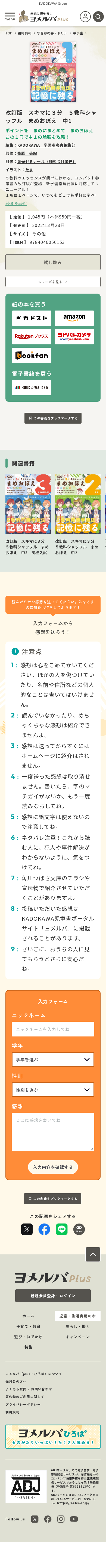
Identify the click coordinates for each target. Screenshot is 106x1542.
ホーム (28, 1316)
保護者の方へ (16, 1381)
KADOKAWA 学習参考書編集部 (46, 145)
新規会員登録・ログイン (53, 1295)
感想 (17, 1106)
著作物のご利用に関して (24, 1396)
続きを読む (16, 203)
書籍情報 (25, 33)
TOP (9, 33)
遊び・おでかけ (28, 1336)
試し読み (53, 262)
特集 (28, 1347)
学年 (17, 1045)
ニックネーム (29, 1015)
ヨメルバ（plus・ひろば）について (33, 1373)
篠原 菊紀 (27, 153)
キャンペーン (78, 1336)
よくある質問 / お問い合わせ (28, 1389)
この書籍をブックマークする (56, 418)
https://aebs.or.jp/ (73, 1503)
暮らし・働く (78, 1326)
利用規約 (12, 1412)
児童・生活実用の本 (77, 1316)
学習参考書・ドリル (52, 33)
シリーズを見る (50, 281)
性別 (17, 1076)
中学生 (78, 33)
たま (29, 169)
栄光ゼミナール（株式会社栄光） (47, 161)
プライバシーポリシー (23, 1404)
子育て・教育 (28, 1326)
